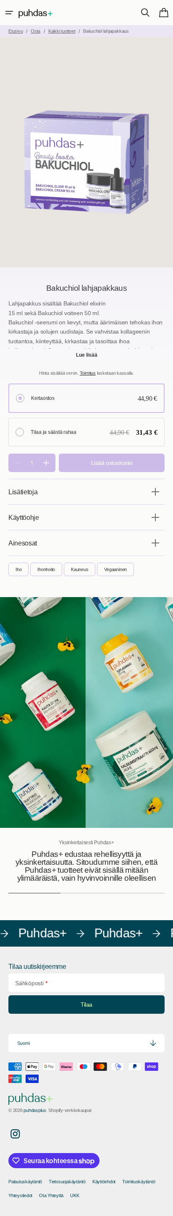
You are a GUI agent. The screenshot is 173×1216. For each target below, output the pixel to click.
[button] (9, 12)
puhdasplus (35, 1110)
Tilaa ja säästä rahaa (53, 432)
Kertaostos (43, 398)
